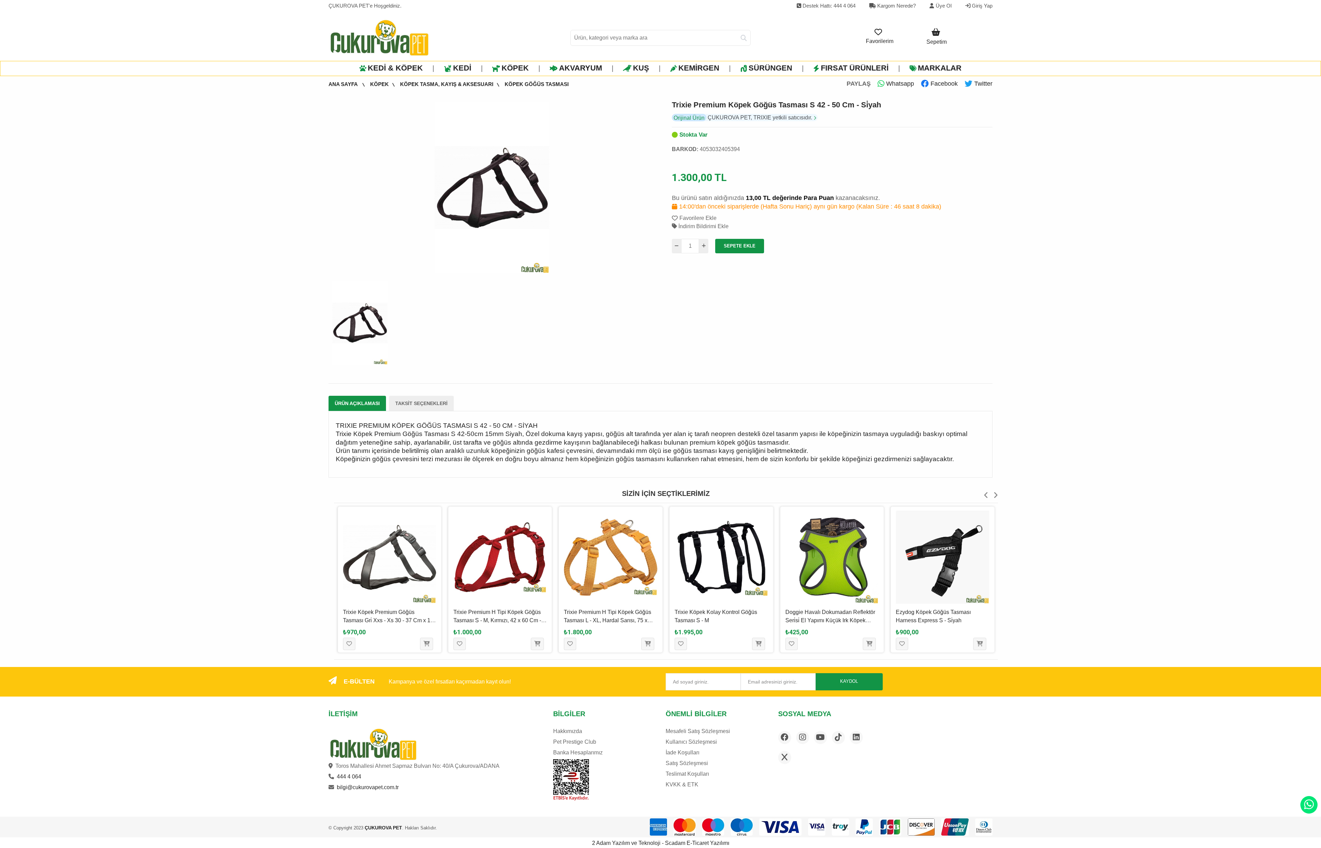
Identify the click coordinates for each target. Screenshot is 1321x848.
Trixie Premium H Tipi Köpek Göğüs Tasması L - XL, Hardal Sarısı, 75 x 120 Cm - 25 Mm (607, 620)
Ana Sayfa (344, 84)
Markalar (940, 68)
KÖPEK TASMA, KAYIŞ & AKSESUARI (446, 84)
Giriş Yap (981, 6)
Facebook (943, 83)
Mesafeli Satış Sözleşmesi (698, 731)
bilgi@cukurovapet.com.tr (368, 787)
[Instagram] (802, 737)
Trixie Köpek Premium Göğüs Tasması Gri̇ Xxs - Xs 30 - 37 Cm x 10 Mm (388, 620)
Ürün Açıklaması (357, 403)
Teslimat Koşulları (687, 774)
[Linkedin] (856, 737)
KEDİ (462, 68)
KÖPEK (515, 68)
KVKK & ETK (682, 784)
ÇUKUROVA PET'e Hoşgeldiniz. (365, 6)
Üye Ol (944, 6)
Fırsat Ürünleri (855, 68)
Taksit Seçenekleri (421, 403)
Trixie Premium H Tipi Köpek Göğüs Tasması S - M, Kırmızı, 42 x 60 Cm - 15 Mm (497, 620)
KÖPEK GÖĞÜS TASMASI (537, 84)
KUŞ (641, 68)
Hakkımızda (567, 731)
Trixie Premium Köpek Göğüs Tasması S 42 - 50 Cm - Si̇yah (776, 104)
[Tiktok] (838, 737)
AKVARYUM (580, 68)
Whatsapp (899, 83)
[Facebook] (784, 737)
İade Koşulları (682, 752)
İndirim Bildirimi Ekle (703, 226)
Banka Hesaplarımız (578, 752)
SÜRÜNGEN (770, 68)
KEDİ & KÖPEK (395, 68)
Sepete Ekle (739, 245)
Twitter (982, 83)
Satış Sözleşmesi (687, 763)
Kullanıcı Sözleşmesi (691, 742)
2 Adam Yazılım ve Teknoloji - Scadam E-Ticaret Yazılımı (660, 843)
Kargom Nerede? (896, 6)
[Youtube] (820, 737)
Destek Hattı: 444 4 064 (828, 6)
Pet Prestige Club (574, 742)
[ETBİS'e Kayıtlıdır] (571, 780)
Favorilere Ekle (698, 218)
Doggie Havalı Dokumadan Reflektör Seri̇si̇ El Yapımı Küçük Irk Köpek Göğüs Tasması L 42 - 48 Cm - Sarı (830, 620)
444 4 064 (349, 777)
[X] (784, 757)
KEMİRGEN (698, 68)
